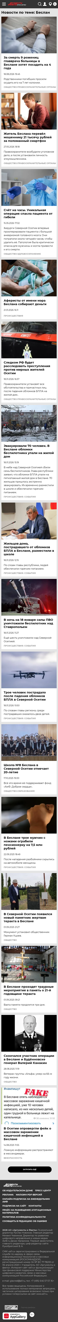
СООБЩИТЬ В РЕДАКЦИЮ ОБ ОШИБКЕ (24, 1221)
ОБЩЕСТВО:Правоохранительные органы (30, 87)
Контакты (35, 1205)
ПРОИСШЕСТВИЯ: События (20, 497)
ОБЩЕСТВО (10, 940)
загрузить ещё (29, 1169)
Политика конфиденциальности (24, 1217)
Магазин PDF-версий (29, 1194)
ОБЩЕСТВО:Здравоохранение (22, 254)
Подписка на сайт (14, 1205)
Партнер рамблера (28, 1307)
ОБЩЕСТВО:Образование (19, 791)
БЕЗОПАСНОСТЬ (13, 1158)
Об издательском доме (17, 1190)
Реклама (8, 1194)
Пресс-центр (43, 1190)
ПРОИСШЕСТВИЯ (13, 316)
